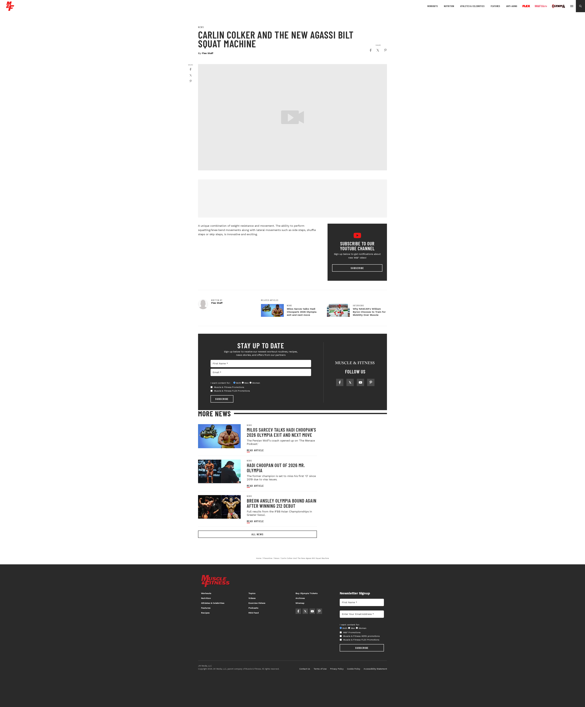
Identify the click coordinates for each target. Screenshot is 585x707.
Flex (526, 6)
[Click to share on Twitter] (377, 50)
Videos (251, 598)
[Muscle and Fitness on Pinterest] (370, 382)
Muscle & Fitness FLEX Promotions (232, 391)
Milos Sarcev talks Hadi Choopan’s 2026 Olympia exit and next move (301, 311)
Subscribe (357, 268)
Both (238, 383)
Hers (541, 6)
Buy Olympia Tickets (306, 593)
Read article (255, 450)
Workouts (432, 6)
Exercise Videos (256, 603)
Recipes (205, 613)
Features (495, 6)
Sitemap (300, 603)
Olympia (558, 6)
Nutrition (449, 6)
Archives (300, 598)
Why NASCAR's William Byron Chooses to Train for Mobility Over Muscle (369, 311)
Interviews (358, 305)
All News (258, 534)
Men (246, 383)
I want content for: (220, 383)
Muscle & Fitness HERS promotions (361, 636)
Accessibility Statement (375, 669)
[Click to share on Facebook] (370, 50)
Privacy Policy (337, 669)
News (201, 27)
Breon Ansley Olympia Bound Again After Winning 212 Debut (281, 503)
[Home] (10, 10)
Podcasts (253, 608)
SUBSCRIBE (222, 399)
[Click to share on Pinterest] (385, 50)
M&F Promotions (351, 632)
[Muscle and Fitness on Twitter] (350, 382)
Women (256, 383)
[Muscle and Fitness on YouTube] (360, 382)
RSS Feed (253, 613)
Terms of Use (320, 669)
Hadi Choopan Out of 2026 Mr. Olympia (276, 467)
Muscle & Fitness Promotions (229, 387)
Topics (251, 593)
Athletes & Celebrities (472, 6)
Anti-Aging (511, 6)
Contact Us (304, 669)
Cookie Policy (353, 669)
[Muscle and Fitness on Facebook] (339, 382)
